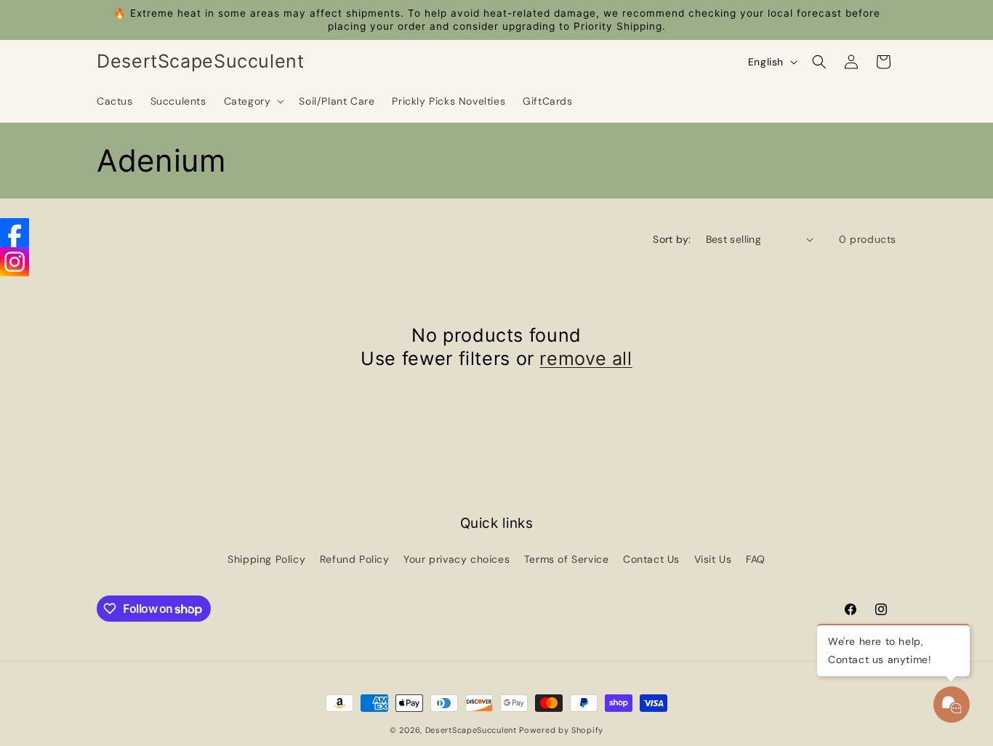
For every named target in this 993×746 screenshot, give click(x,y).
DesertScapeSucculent (471, 730)
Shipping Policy (266, 559)
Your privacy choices (456, 559)
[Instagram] (14, 261)
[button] (253, 101)
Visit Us (713, 559)
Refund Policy (355, 559)
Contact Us (651, 559)
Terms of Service (566, 559)
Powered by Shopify (561, 730)
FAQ (755, 559)
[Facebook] (14, 232)
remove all (585, 358)
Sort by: (672, 239)
